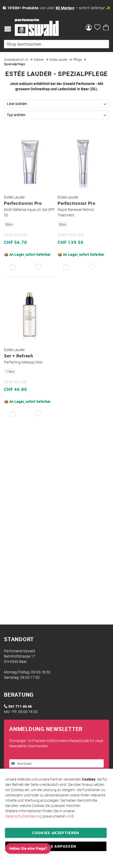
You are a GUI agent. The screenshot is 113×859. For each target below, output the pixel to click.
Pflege (78, 59)
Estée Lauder (59, 59)
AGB (70, 816)
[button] (38, 266)
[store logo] (36, 27)
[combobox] (56, 44)
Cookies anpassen (55, 846)
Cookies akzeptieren (55, 832)
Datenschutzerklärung (23, 816)
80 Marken (65, 7)
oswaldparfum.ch (16, 59)
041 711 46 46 (20, 706)
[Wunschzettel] (97, 28)
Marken (39, 59)
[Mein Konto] (89, 28)
